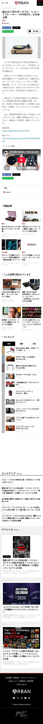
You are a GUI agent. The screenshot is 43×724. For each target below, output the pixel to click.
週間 (21, 344)
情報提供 (22, 681)
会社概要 (8, 678)
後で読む (36, 31)
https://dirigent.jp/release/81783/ (16, 131)
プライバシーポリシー (29, 678)
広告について (13, 681)
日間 (8, 344)
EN (7, 3)
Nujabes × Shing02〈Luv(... (26, 374)
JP (2, 3)
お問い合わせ (21, 684)
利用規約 (16, 678)
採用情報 (30, 681)
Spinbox (6, 23)
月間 (34, 344)
